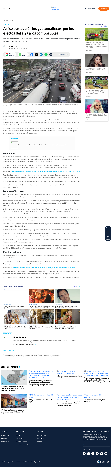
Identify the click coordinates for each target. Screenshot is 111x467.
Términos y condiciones (23, 462)
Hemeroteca (5, 442)
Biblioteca (18, 435)
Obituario (4, 438)
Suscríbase (104, 8)
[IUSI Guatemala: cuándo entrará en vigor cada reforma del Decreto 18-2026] (14, 401)
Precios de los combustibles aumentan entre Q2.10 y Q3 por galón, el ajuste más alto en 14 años (43, 268)
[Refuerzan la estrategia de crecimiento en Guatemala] (69, 372)
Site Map (33, 462)
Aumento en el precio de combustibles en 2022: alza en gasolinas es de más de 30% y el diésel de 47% (46, 171)
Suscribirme (86, 445)
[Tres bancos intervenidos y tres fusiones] (97, 396)
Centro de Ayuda (41, 435)
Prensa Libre (5, 435)
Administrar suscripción (22, 445)
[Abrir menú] (4, 8)
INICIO (5, 20)
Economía (12, 20)
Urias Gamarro (13, 46)
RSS (39, 462)
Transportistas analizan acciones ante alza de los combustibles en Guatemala (41, 145)
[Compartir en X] (36, 54)
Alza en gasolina (19, 355)
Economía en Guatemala (45, 355)
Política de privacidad (8, 462)
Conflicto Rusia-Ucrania (31, 355)
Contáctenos (40, 438)
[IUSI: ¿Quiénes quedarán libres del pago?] (41, 396)
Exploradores (56, 355)
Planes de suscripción (22, 442)
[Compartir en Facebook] (31, 54)
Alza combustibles (8, 355)
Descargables (20, 438)
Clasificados (39, 442)
